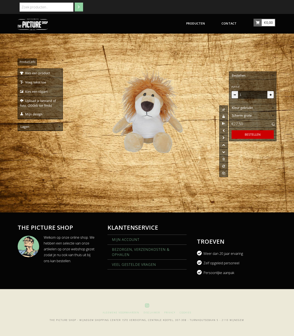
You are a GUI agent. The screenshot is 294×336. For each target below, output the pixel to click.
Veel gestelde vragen (134, 264)
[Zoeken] (79, 7)
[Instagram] (147, 305)
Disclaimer (152, 312)
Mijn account (125, 239)
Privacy (169, 312)
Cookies (185, 312)
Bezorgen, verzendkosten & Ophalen (141, 252)
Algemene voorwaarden (121, 312)
